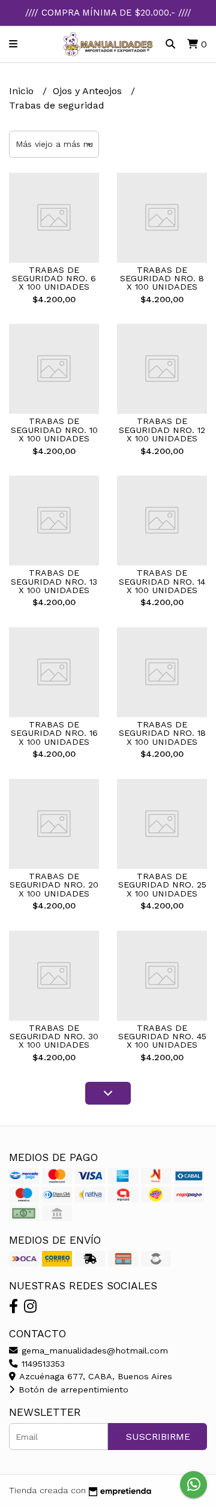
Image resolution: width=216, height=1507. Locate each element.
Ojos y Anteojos (89, 91)
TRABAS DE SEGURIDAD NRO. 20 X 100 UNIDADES (54, 884)
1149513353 (42, 1363)
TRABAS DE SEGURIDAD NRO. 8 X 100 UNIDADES (162, 278)
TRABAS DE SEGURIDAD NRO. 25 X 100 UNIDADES (162, 884)
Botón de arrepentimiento (72, 1389)
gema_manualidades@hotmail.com (93, 1350)
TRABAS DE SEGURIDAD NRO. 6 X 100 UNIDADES (54, 278)
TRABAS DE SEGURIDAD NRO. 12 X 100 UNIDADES (162, 429)
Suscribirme (158, 1436)
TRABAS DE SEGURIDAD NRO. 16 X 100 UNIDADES (54, 733)
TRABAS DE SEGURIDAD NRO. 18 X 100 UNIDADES (162, 733)
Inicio (23, 91)
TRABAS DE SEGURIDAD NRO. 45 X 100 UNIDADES (162, 1036)
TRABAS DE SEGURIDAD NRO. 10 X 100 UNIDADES (54, 429)
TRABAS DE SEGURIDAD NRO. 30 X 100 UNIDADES (54, 1036)
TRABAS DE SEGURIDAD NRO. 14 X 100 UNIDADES (162, 581)
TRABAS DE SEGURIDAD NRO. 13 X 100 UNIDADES (54, 581)
